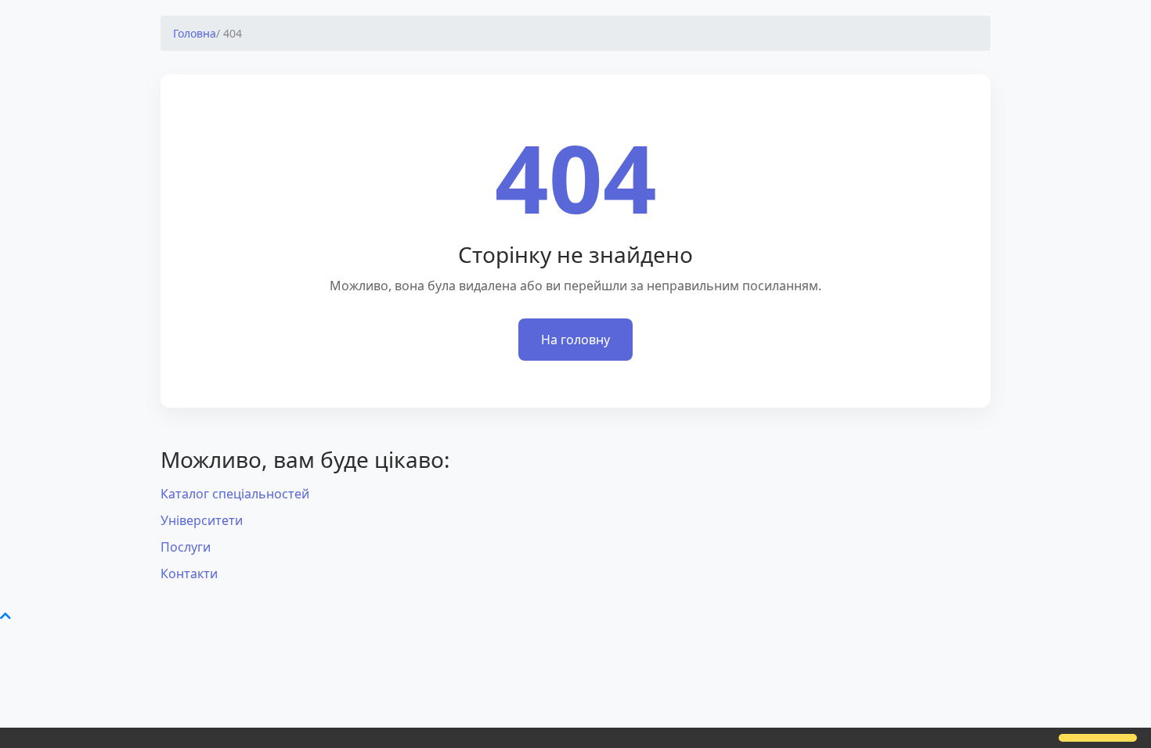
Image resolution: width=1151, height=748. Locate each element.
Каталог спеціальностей (235, 493)
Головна (194, 33)
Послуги (186, 547)
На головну (575, 339)
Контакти (189, 573)
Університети (202, 520)
